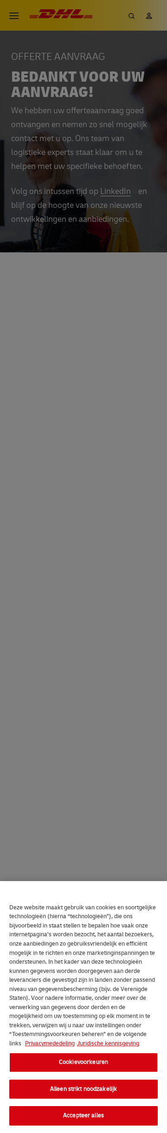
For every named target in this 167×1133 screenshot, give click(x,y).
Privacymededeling (50, 1043)
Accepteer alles (83, 1115)
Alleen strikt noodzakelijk (83, 1089)
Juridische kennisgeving (108, 1043)
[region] (83, 1007)
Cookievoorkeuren (83, 1062)
